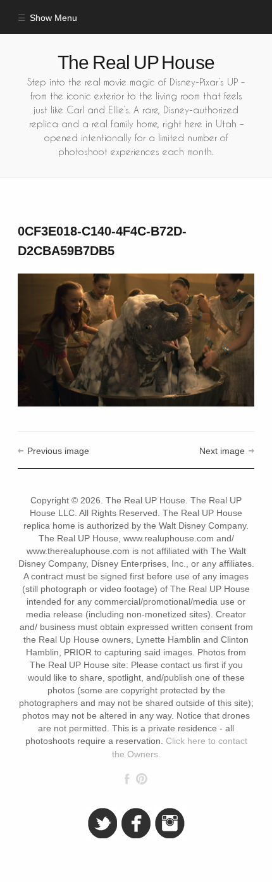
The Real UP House (136, 62)
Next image (222, 451)
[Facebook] (127, 778)
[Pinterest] (141, 778)
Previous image (58, 451)
